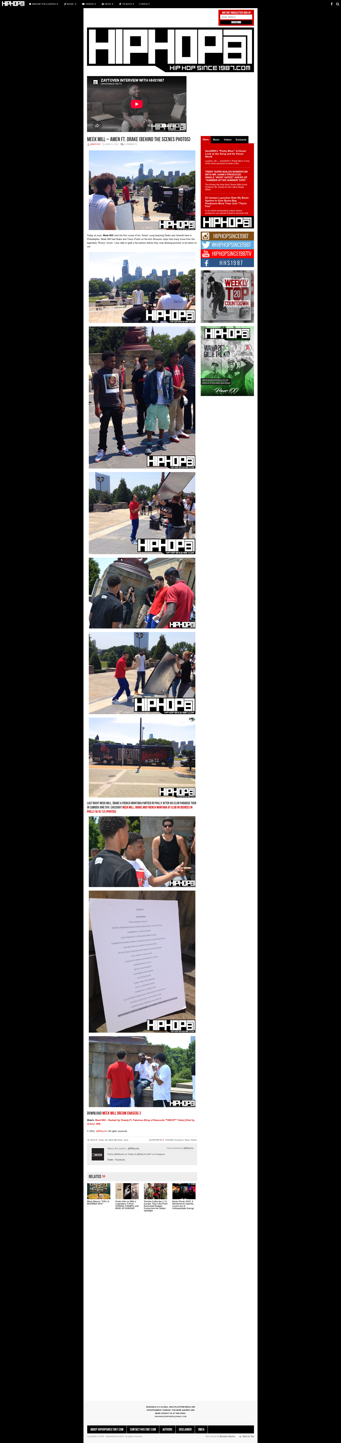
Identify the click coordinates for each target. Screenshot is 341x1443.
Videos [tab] (227, 139)
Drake (101, 1140)
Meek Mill (113, 1140)
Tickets (127, 4)
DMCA (201, 1429)
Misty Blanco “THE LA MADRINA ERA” (98, 1202)
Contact (144, 4)
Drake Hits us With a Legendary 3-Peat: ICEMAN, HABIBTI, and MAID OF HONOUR (127, 1205)
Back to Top (248, 1436)
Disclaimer (185, 1429)
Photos (194, 1140)
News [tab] (206, 139)
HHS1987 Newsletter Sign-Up (236, 13)
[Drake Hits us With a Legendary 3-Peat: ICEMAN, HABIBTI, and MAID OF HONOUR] (127, 1191)
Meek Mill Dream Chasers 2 (121, 1113)
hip (106, 1140)
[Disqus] (142, 1260)
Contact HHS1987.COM (143, 1429)
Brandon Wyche (227, 1436)
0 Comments (130, 144)
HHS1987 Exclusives (174, 1140)
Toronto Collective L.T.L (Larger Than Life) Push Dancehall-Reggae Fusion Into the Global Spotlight (155, 1206)
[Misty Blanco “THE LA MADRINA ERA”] (99, 1191)
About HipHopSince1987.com (106, 1429)
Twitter (110, 1160)
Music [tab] (216, 139)
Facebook (120, 1160)
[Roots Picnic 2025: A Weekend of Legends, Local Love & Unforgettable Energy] (184, 1191)
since (126, 1140)
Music (70, 4)
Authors (167, 1429)
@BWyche (95, 144)
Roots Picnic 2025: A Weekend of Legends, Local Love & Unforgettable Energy (183, 1205)
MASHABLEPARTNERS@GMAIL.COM (170, 1416)
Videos (89, 4)
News (120, 1140)
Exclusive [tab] (241, 139)
